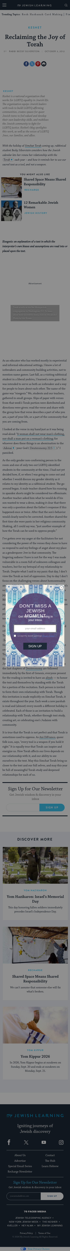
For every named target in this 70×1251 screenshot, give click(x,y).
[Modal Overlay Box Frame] (35, 625)
